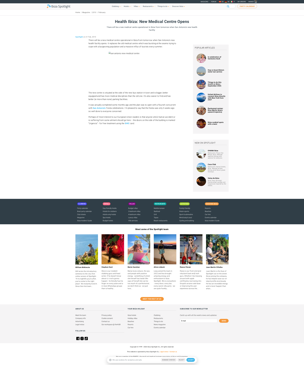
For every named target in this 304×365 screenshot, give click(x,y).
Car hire (208, 214)
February (102, 12)
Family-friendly (184, 208)
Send (224, 321)
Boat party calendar (84, 211)
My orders (242, 1)
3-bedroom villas (134, 211)
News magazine (160, 324)
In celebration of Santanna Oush (214, 58)
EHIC (127, 123)
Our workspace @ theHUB (111, 324)
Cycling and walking (186, 221)
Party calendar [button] (247, 6)
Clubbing (157, 315)
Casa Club (212, 164)
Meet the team (80, 315)
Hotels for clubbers (110, 211)
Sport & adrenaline (186, 214)
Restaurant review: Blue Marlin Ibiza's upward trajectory (215, 110)
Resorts (208, 208)
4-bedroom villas (134, 214)
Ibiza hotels (132, 315)
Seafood (157, 211)
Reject (181, 360)
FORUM (213, 1)
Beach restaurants (160, 221)
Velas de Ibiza (213, 178)
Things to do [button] (162, 6)
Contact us (106, 321)
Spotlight (79, 37)
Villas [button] (136, 6)
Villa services (133, 221)
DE (229, 1)
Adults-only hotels (109, 214)
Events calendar (211, 217)
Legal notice (79, 324)
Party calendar (82, 208)
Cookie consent (107, 318)
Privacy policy (107, 315)
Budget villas (133, 208)
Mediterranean (159, 208)
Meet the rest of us (152, 299)
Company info (80, 318)
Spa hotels (106, 217)
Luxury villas (132, 217)
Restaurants (158, 318)
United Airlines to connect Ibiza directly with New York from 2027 (216, 97)
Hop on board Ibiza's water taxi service (216, 71)
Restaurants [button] (148, 6)
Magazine (204, 1)
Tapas (156, 217)
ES (223, 1)
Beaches (208, 211)
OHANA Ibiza (213, 151)
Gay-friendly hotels (109, 208)
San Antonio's (99, 108)
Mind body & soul (185, 217)
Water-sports (184, 211)
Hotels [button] (126, 6)
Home (77, 12)
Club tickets (81, 214)
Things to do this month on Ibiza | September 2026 (214, 84)
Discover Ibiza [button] (177, 6)
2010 (94, 12)
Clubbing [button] (115, 6)
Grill (155, 214)
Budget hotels (108, 221)
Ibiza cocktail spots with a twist (215, 123)
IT (234, 1)
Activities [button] (184, 204)
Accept (191, 360)
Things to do (158, 321)
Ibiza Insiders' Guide (84, 221)
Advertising (79, 321)
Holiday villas (132, 318)
